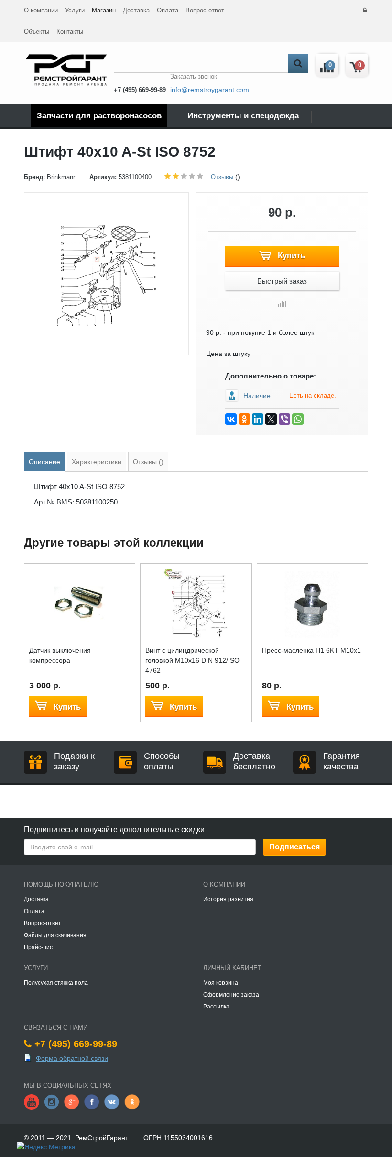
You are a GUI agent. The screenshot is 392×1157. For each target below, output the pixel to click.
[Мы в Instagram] (51, 1101)
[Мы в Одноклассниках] (132, 1101)
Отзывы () (148, 462)
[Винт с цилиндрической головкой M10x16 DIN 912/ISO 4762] (195, 603)
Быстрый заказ (282, 281)
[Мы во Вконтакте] (112, 1101)
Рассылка (216, 1006)
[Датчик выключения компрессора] (79, 603)
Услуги (75, 10)
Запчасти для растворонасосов (99, 115)
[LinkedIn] (257, 419)
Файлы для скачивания (55, 935)
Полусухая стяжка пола (56, 982)
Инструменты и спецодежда (243, 115)
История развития (228, 899)
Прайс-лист (39, 947)
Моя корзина (220, 982)
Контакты (69, 31)
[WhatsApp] (298, 419)
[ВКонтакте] (231, 419)
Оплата (167, 10)
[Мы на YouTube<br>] (31, 1101)
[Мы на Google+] (71, 1101)
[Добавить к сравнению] (282, 304)
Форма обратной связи (72, 1058)
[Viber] (284, 419)
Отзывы (222, 177)
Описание (44, 462)
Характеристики (96, 462)
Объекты (36, 31)
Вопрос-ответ (204, 10)
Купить (290, 255)
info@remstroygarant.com (209, 89)
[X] (271, 419)
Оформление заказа (231, 994)
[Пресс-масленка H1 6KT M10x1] (312, 603)
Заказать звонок (193, 76)
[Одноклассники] (244, 419)
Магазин (104, 10)
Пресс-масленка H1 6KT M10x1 (311, 650)
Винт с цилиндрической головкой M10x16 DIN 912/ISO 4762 (192, 660)
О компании (41, 10)
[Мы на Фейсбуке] (91, 1101)
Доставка (136, 10)
